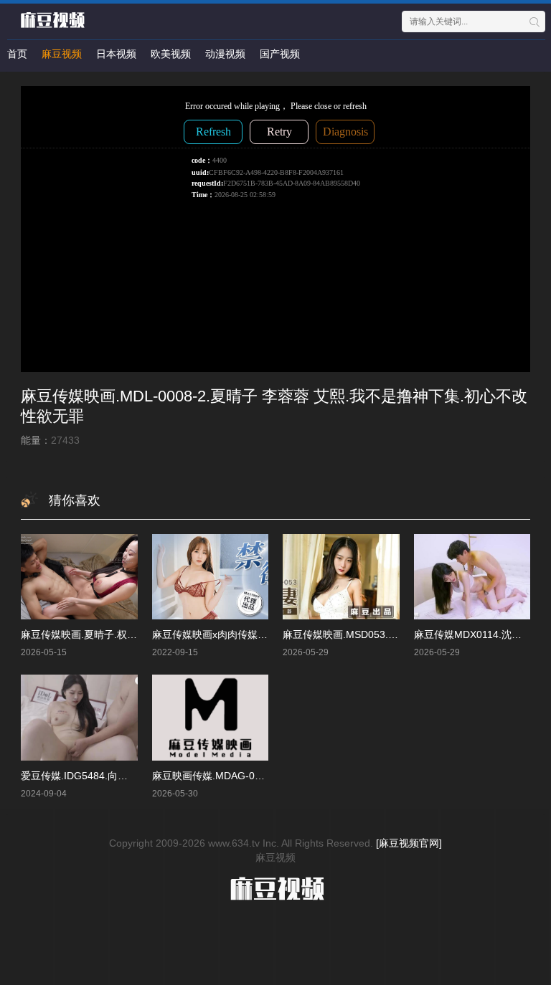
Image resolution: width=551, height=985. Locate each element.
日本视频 (116, 54)
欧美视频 (171, 54)
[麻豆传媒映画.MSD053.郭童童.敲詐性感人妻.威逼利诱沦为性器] (341, 576)
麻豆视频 (62, 54)
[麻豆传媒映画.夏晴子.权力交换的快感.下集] (79, 576)
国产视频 (280, 54)
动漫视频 (225, 54)
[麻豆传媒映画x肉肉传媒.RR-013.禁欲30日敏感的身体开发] (210, 576)
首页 (17, 54)
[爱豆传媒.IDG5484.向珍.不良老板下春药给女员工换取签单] (79, 717)
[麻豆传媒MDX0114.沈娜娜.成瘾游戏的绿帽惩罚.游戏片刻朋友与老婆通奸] (472, 576)
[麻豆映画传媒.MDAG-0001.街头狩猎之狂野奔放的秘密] (210, 717)
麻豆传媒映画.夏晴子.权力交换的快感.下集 (115, 634)
